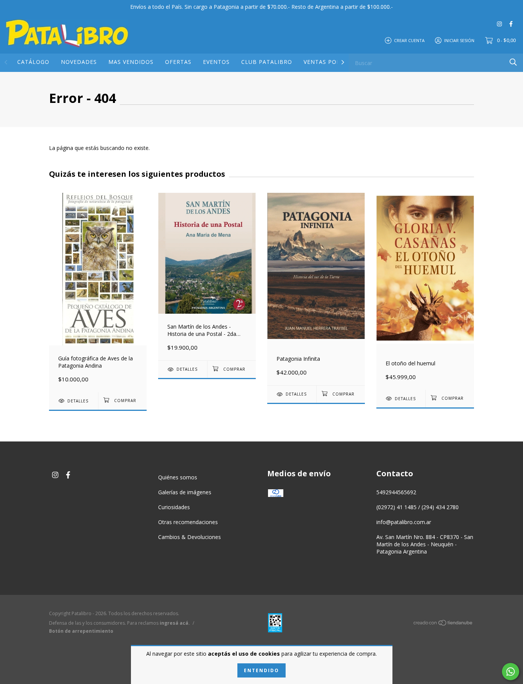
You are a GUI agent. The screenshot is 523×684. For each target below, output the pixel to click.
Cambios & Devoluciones (189, 537)
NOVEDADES (79, 61)
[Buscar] (513, 62)
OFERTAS (178, 61)
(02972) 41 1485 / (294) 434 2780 (417, 507)
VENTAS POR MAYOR (333, 61)
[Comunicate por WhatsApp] (510, 671)
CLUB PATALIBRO (266, 61)
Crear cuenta (409, 40)
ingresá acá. (175, 623)
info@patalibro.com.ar (403, 522)
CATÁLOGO (33, 61)
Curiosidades (174, 507)
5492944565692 (396, 492)
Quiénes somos (177, 477)
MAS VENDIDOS (131, 61)
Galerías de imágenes (184, 492)
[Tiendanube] (443, 624)
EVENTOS (216, 61)
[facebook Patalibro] (511, 23)
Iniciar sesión (459, 40)
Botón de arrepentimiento (81, 631)
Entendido (261, 670)
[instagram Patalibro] (499, 23)
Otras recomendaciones (188, 522)
